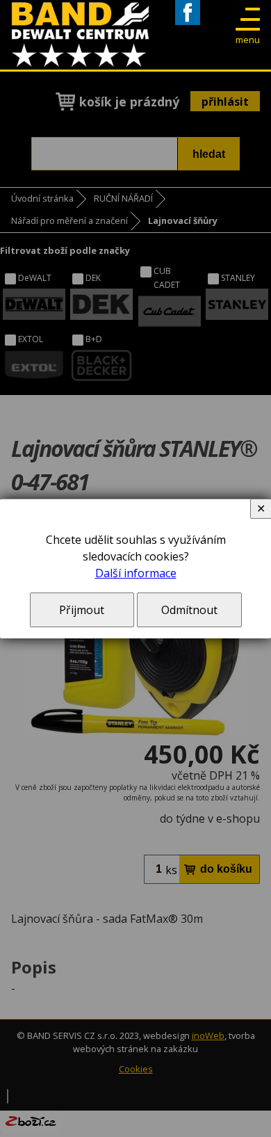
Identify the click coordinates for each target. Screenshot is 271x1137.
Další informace (135, 573)
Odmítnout (189, 610)
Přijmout (81, 610)
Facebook (187, 24)
